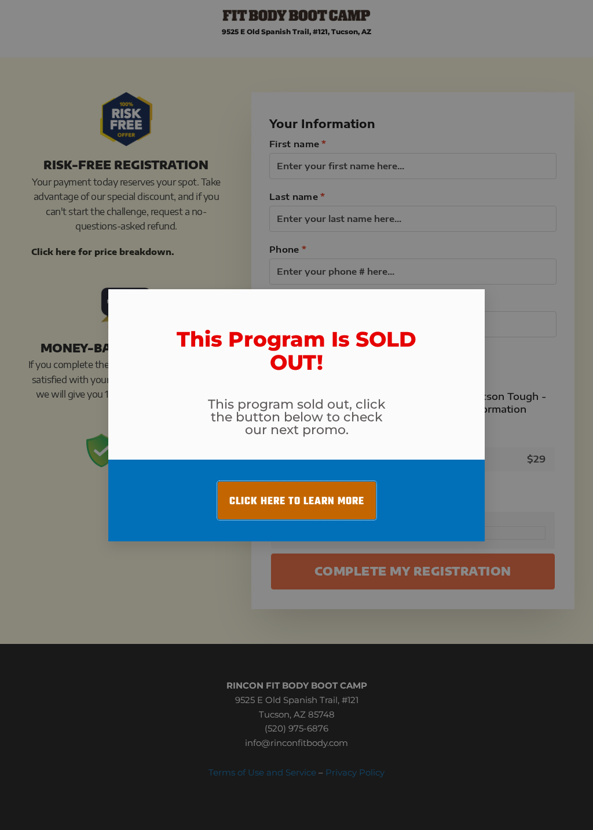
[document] (296, 415)
